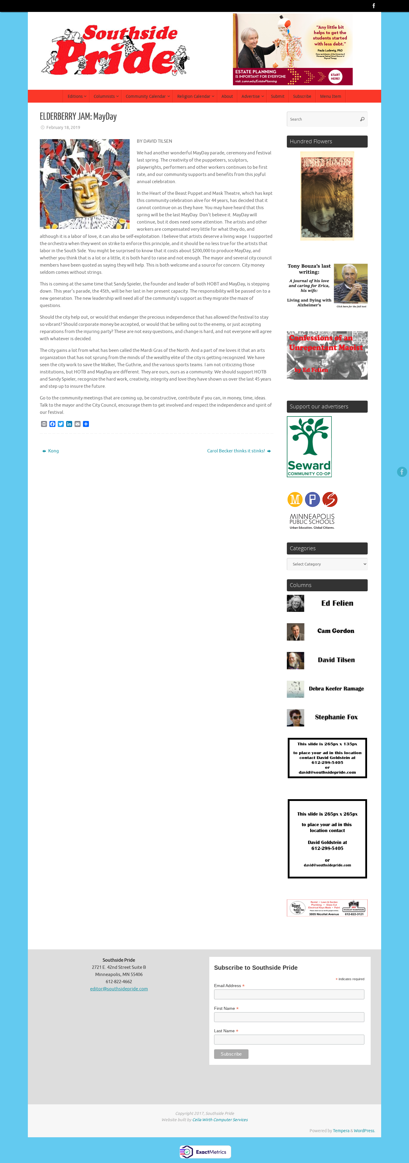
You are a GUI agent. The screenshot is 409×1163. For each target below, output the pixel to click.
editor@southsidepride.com (119, 989)
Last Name (226, 1031)
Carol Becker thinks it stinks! (236, 451)
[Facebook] (374, 5)
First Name (226, 1008)
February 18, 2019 (63, 127)
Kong (53, 451)
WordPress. (364, 1130)
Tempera (341, 1130)
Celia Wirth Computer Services (220, 1119)
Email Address (229, 986)
